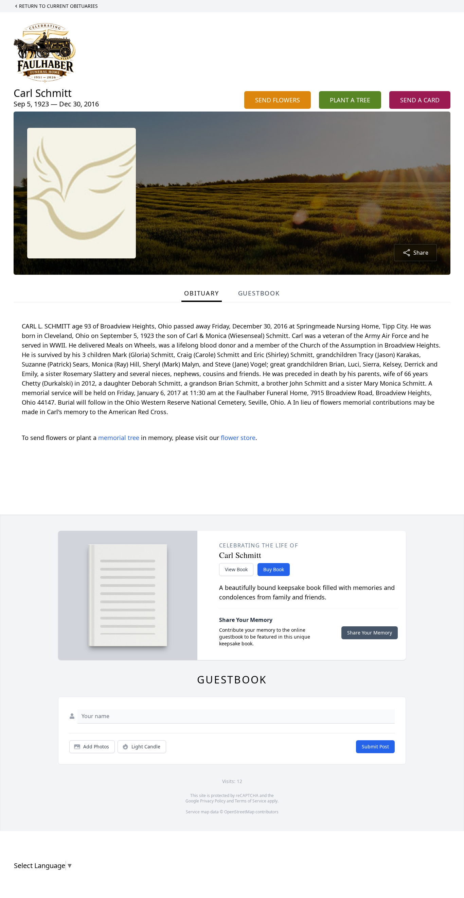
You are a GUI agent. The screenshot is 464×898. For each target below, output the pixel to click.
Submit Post (375, 746)
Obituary (201, 293)
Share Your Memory (369, 632)
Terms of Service (250, 801)
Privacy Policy (213, 801)
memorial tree (118, 438)
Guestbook (259, 293)
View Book (236, 569)
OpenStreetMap (239, 812)
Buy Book (273, 569)
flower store (238, 438)
